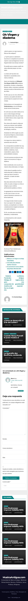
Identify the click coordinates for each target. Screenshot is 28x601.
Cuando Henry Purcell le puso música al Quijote (13, 338)
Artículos (5, 31)
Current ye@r (6, 481)
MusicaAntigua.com (11, 7)
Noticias (6, 506)
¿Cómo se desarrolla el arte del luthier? (14, 321)
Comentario (6, 408)
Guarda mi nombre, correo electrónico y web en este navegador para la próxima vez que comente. (13, 471)
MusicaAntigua (14, 42)
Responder (20, 390)
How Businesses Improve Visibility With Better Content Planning (13, 511)
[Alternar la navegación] (25, 21)
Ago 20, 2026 (8, 545)
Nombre (5, 439)
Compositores (13, 333)
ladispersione (18, 512)
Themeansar (14, 593)
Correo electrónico (7, 448)
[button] (19, 21)
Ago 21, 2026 (8, 512)
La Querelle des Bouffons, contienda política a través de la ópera (13, 356)
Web (4, 457)
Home (9, 597)
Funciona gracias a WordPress (8, 591)
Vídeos (10, 31)
